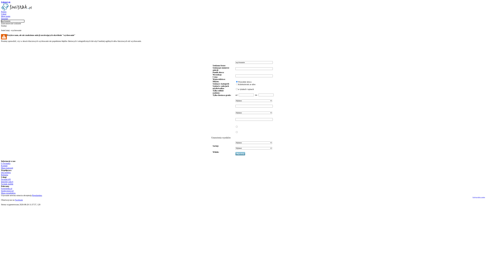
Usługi (3, 14)
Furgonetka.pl (6, 188)
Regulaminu (37, 195)
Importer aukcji (7, 182)
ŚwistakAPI (6, 179)
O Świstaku (5, 163)
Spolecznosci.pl (7, 191)
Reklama (4, 175)
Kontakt (4, 166)
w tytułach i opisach (246, 89)
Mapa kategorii (7, 168)
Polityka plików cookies (479, 197)
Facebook (19, 200)
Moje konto (5, 16)
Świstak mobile (7, 184)
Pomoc (4, 12)
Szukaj (3, 26)
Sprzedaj (4, 19)
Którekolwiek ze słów (247, 84)
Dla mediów (6, 173)
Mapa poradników (8, 193)
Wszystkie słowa (244, 82)
